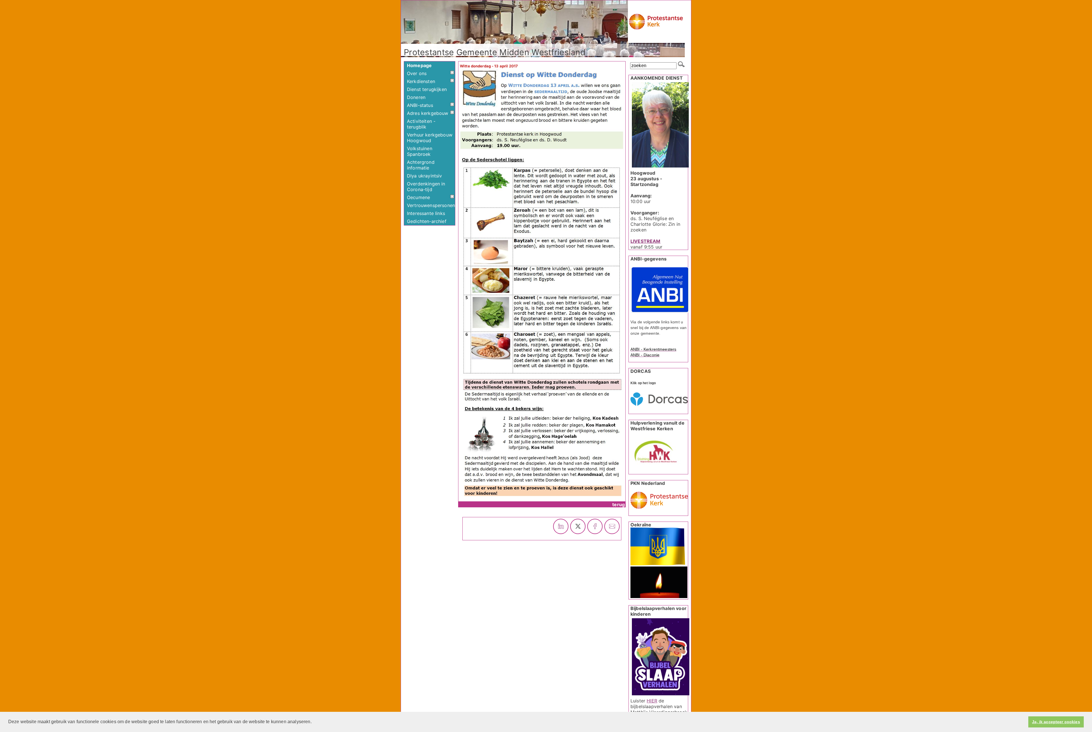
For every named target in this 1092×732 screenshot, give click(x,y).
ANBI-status (420, 105)
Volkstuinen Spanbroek (419, 151)
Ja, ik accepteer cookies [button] (1056, 721)
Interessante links (426, 213)
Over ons (417, 73)
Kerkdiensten (421, 81)
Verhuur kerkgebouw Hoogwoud (429, 137)
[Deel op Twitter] (578, 526)
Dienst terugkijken (427, 89)
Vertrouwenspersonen (431, 205)
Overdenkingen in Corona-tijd (426, 186)
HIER (652, 701)
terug (618, 504)
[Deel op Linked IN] (560, 526)
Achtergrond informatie (421, 165)
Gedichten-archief (426, 221)
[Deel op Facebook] (595, 526)
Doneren (416, 97)
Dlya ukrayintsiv (424, 176)
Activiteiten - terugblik (421, 124)
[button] (314, 722)
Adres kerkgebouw (427, 113)
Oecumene (418, 197)
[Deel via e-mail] (612, 526)
